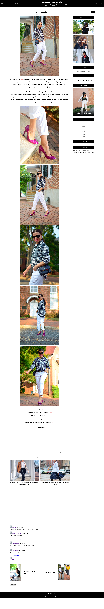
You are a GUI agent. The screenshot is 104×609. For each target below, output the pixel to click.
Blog (2, 3)
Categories (17, 3)
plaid (30, 452)
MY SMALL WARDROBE (52, 2)
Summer (34, 452)
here (22, 79)
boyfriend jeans (15, 452)
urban (38, 452)
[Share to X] (60, 452)
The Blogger (8, 3)
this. (53, 422)
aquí (23, 91)
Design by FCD (58, 596)
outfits (26, 452)
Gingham (22, 452)
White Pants (43, 452)
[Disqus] (40, 505)
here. (47, 409)
